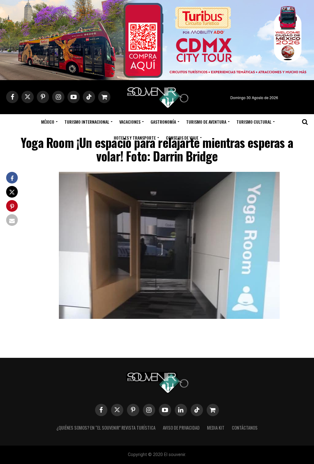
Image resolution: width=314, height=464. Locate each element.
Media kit (215, 427)
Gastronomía (163, 121)
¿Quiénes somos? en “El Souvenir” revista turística (105, 427)
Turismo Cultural (253, 121)
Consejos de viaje (182, 137)
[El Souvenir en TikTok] (197, 410)
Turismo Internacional (86, 121)
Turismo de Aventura (206, 121)
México (47, 121)
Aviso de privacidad (181, 427)
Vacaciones (129, 121)
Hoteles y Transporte (135, 137)
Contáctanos (245, 427)
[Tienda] (213, 410)
